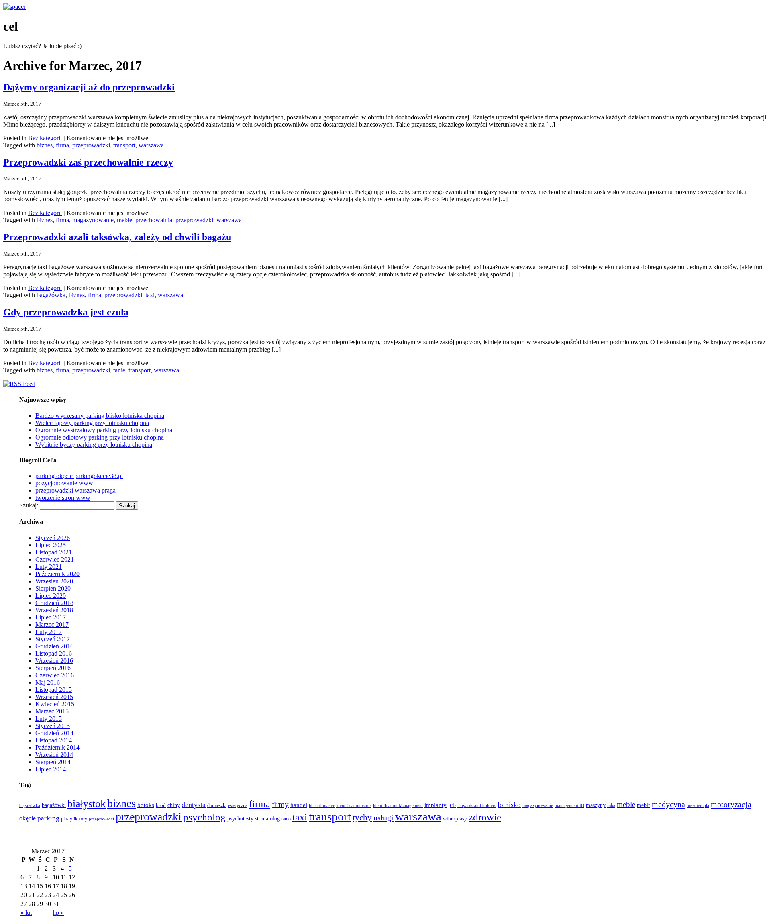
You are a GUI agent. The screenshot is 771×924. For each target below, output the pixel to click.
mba (611, 805)
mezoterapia (698, 805)
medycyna (668, 804)
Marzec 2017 (52, 624)
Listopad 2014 (53, 740)
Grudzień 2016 (54, 646)
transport (124, 145)
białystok (86, 804)
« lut (26, 912)
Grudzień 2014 (54, 733)
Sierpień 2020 (53, 588)
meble (124, 220)
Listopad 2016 (53, 653)
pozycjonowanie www (64, 483)
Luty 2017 (48, 631)
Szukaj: (28, 505)
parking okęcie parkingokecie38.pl (79, 475)
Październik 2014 (57, 747)
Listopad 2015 (53, 689)
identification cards (353, 805)
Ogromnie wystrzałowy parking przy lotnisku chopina (103, 430)
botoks (145, 805)
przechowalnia (153, 220)
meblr (643, 805)
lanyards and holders (476, 805)
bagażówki (54, 805)
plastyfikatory (74, 819)
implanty (435, 805)
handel (298, 804)
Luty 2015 (48, 718)
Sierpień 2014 (53, 761)
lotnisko (509, 805)
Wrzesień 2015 (54, 696)
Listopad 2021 (53, 552)
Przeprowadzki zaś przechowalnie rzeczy (88, 162)
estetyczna (237, 805)
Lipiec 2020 (50, 595)
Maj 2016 (47, 682)
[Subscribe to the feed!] (19, 383)
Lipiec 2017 (50, 617)
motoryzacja (731, 804)
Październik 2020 (57, 573)
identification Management (398, 805)
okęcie (27, 818)
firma (62, 145)
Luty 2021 (48, 566)
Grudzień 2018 (54, 602)
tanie (119, 370)
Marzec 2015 (52, 711)
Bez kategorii (45, 138)
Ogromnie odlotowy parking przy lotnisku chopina (99, 437)
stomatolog (267, 819)
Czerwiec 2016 (54, 675)
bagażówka (51, 295)
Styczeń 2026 (52, 537)
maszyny (596, 805)
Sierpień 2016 (53, 667)
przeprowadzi (101, 818)
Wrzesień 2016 (54, 660)
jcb (452, 804)
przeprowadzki (91, 145)
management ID (569, 805)
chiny (173, 805)
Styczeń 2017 (52, 639)
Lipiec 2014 (50, 769)
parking (48, 818)
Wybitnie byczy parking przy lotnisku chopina (93, 444)
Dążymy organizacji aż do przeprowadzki (89, 87)
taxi (150, 295)
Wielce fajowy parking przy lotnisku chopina (92, 422)
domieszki (216, 805)
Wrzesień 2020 (54, 581)
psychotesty (240, 819)
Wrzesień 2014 (54, 754)
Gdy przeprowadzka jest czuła (65, 312)
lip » (58, 912)
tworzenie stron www (62, 497)
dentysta (194, 805)
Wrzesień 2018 (54, 610)
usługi (383, 817)
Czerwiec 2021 (54, 559)
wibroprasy (455, 819)
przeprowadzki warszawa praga (75, 490)
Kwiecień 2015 (54, 704)
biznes (45, 145)
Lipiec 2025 (50, 545)
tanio (286, 819)
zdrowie (485, 817)
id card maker (322, 805)
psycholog (204, 817)
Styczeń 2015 (52, 725)
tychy (362, 817)
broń (161, 805)
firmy (280, 804)
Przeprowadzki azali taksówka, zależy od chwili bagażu (117, 237)
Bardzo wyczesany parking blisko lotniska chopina (99, 415)
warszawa (151, 145)
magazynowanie (93, 220)
